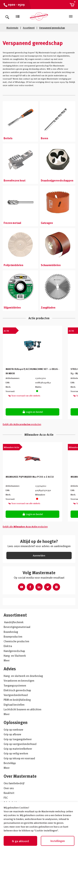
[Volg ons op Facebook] (30, 587)
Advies (10, 668)
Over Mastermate (20, 776)
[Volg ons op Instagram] (56, 587)
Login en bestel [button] (34, 412)
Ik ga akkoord (20, 841)
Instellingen (57, 841)
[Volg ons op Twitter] (47, 587)
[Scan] (17, 16)
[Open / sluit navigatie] (70, 16)
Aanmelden (39, 555)
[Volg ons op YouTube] (21, 587)
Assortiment (15, 615)
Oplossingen (16, 722)
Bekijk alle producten (22, 424)
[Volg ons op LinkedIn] (39, 587)
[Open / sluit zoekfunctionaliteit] (7, 16)
